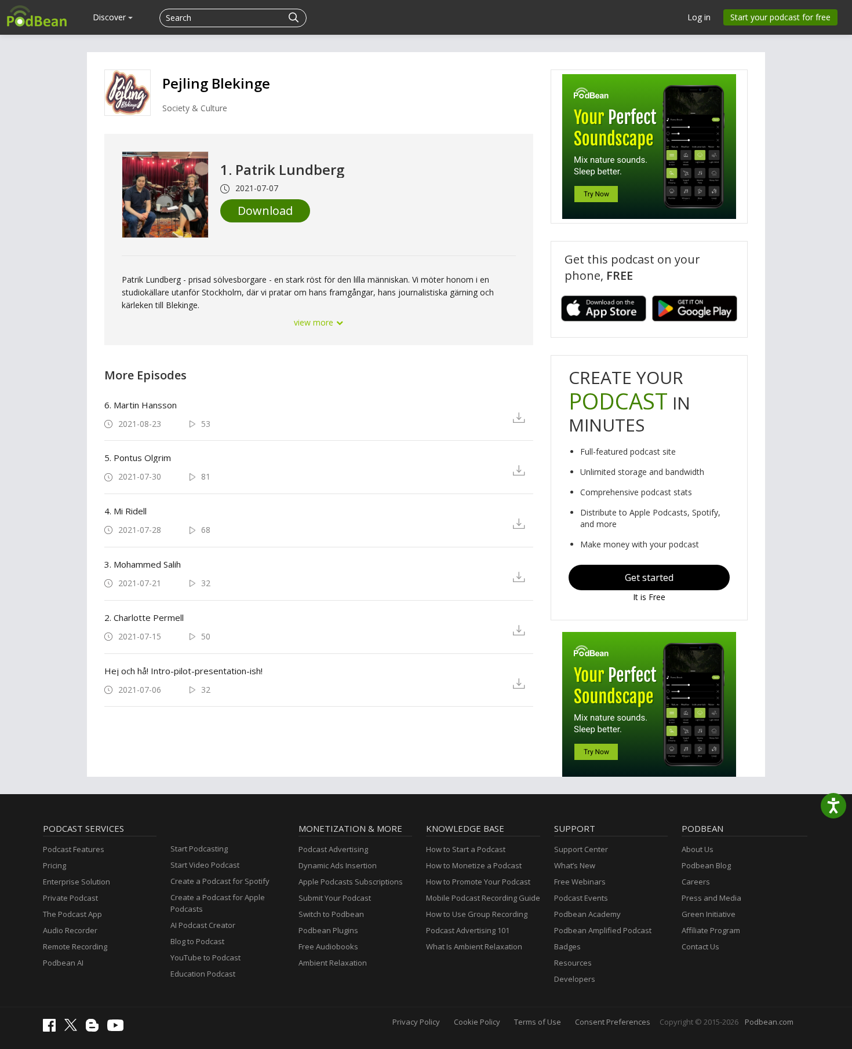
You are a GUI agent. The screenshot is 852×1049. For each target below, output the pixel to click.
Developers (574, 979)
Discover (110, 17)
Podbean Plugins (328, 930)
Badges (567, 946)
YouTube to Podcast (205, 957)
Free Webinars (580, 881)
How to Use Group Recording (476, 914)
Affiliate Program (711, 930)
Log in (699, 17)
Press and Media (711, 898)
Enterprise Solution (76, 881)
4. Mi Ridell (125, 511)
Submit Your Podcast (334, 898)
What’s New (574, 865)
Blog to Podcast (197, 941)
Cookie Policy (477, 1022)
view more (315, 322)
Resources (573, 962)
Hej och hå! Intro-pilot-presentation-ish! (183, 671)
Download (265, 210)
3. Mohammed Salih (142, 564)
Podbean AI (63, 962)
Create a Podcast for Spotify (220, 881)
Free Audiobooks (328, 946)
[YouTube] (118, 1028)
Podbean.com (769, 1022)
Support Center (581, 849)
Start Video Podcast (204, 865)
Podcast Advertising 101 (467, 930)
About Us (697, 849)
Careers (696, 881)
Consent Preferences (612, 1022)
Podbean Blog (706, 865)
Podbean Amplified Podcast (602, 930)
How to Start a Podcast (465, 849)
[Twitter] (73, 1028)
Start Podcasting (199, 848)
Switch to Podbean (331, 914)
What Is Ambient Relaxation (474, 946)
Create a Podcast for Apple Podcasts (217, 903)
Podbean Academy (587, 914)
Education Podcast (202, 973)
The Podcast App (72, 914)
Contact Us (700, 946)
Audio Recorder (70, 930)
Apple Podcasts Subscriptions (350, 881)
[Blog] (95, 1028)
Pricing (54, 865)
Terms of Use (537, 1022)
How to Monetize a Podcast (474, 865)
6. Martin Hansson (140, 405)
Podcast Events (581, 898)
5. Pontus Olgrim (137, 457)
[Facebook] (52, 1028)
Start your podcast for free (780, 17)
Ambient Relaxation (332, 962)
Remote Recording (75, 946)
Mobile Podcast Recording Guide (483, 898)
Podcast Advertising (333, 849)
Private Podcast (70, 898)
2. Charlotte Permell (144, 617)
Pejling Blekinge (216, 83)
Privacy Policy (416, 1022)
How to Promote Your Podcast (478, 881)
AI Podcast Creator (202, 925)
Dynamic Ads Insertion (337, 865)
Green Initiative (709, 914)
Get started (649, 577)
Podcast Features (73, 849)
